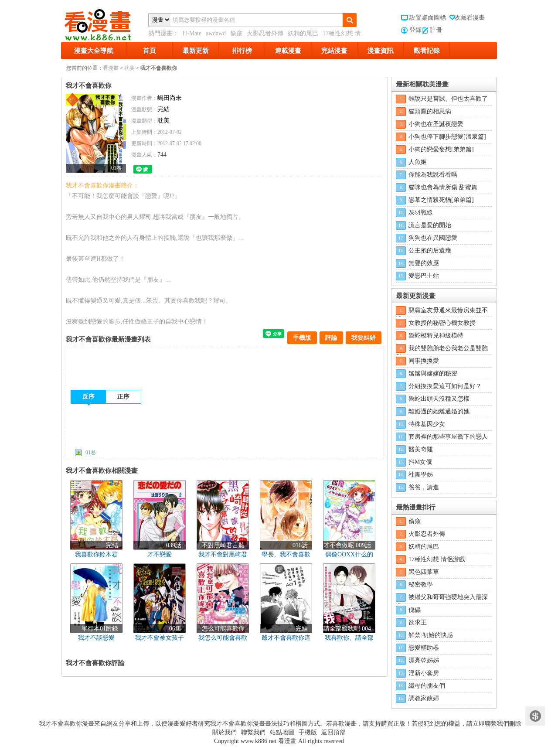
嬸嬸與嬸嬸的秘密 (432, 373)
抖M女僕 (420, 462)
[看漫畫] (104, 23)
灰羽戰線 (420, 212)
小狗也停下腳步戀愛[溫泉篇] (447, 136)
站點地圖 (282, 732)
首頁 (149, 50)
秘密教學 (420, 584)
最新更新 (196, 50)
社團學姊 (420, 474)
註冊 (436, 30)
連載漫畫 (288, 50)
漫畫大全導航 (93, 50)
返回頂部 (333, 732)
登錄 (415, 30)
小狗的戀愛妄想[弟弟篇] (441, 149)
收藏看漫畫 (469, 17)
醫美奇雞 (420, 449)
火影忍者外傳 (265, 33)
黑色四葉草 (423, 572)
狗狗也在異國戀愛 (432, 238)
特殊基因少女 (426, 424)
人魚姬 (417, 162)
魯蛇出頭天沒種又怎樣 (439, 398)
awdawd (216, 33)
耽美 (129, 68)
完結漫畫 (334, 50)
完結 (163, 109)
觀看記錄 (427, 50)
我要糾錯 (363, 337)
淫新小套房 (423, 673)
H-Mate (192, 33)
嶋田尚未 (169, 98)
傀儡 (414, 610)
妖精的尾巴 (303, 33)
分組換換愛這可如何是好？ (445, 386)
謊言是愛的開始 (429, 225)
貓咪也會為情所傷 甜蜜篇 (442, 187)
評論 (331, 337)
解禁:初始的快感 (430, 635)
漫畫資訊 (380, 50)
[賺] (535, 716)
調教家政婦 (423, 698)
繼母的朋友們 (426, 685)
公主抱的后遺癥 (429, 250)
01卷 (90, 453)
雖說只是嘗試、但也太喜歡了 (448, 98)
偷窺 (236, 33)
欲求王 (417, 622)
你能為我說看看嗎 (432, 174)
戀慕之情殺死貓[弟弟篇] (441, 200)
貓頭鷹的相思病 (429, 111)
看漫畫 (111, 68)
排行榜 (242, 50)
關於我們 (224, 732)
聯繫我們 (253, 732)
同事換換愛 (423, 361)
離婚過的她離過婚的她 (439, 411)
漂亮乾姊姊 (423, 660)
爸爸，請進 (423, 487)
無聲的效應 (423, 263)
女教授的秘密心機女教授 (442, 323)
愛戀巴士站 (423, 276)
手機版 (302, 337)
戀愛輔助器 (423, 647)
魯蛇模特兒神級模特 (435, 335)
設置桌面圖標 (427, 17)
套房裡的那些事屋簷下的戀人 (448, 436)
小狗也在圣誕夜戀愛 (435, 124)
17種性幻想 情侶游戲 (436, 559)
